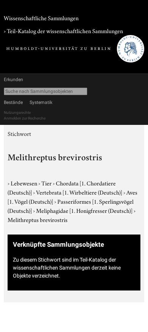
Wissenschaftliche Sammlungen (41, 17)
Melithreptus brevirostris (38, 219)
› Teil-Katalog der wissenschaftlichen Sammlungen (63, 30)
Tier (47, 183)
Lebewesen (24, 183)
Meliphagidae (84, 210)
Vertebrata (79, 192)
